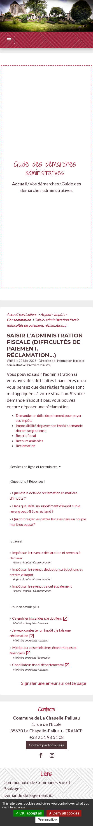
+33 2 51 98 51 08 (46, 737)
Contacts (46, 709)
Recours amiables (29, 440)
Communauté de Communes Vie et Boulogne (36, 785)
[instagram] (52, 755)
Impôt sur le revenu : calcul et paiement (42, 586)
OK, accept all (30, 813)
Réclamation (25, 445)
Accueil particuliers (22, 314)
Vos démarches (44, 183)
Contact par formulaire (46, 745)
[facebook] (40, 755)
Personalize (47, 820)
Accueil (19, 183)
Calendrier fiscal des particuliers (40, 618)
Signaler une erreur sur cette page (53, 683)
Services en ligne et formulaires (34, 467)
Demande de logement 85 (28, 795)
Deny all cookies (65, 813)
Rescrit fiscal (26, 435)
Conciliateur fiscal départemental (41, 664)
